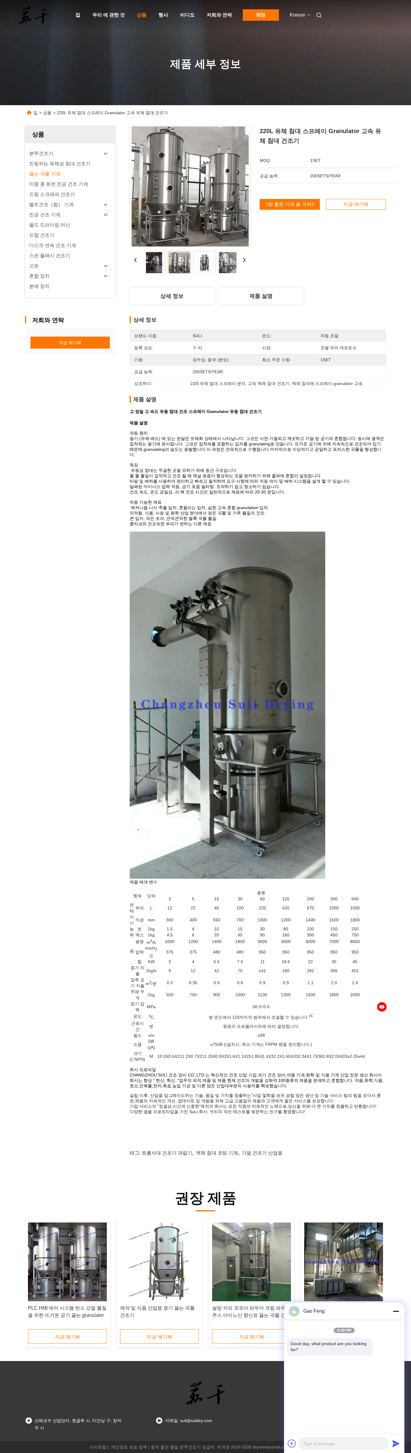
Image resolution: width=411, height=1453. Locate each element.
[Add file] (292, 1443)
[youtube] (381, 1007)
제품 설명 (261, 296)
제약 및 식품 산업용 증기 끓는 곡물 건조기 (157, 1311)
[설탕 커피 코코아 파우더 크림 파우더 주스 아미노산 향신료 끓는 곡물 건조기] (251, 1262)
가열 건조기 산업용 (262, 1152)
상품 (142, 14)
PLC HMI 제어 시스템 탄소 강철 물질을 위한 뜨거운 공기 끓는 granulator (67, 1311)
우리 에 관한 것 (108, 14)
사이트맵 (97, 1447)
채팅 (261, 14)
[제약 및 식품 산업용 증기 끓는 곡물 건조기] (159, 1262)
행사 (163, 14)
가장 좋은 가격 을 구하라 (290, 204)
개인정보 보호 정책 (129, 1447)
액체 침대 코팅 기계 (217, 1152)
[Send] (396, 1443)
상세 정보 (172, 296)
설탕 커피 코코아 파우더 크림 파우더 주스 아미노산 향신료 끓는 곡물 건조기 (251, 1312)
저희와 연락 (219, 14)
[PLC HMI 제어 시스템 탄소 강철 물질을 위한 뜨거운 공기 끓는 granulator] (67, 1262)
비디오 (187, 14)
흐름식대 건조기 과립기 (167, 1152)
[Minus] (396, 1311)
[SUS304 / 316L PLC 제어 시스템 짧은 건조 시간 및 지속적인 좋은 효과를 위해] (343, 1262)
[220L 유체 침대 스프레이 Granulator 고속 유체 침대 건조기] (190, 186)
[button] (36, 1276)
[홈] (33, 15)
